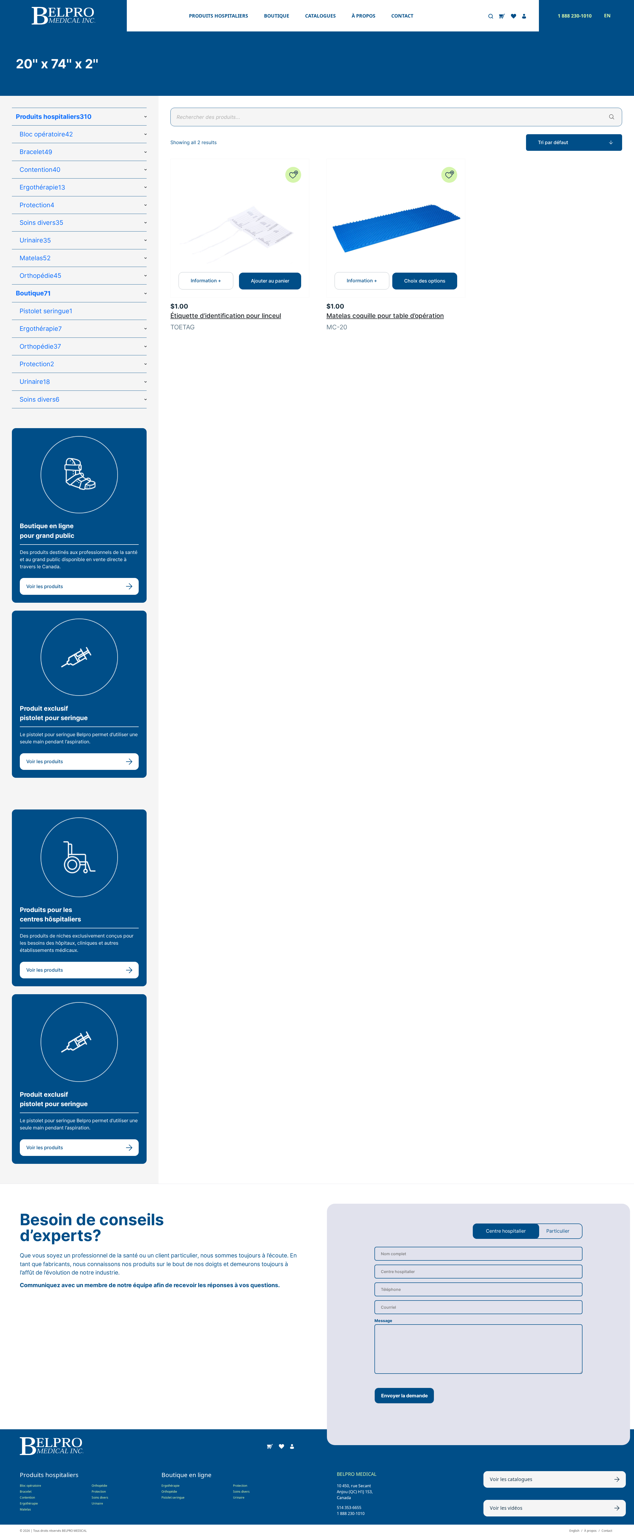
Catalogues (320, 15)
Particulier (557, 1231)
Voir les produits (44, 586)
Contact (402, 15)
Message (383, 1320)
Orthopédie (99, 1486)
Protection (99, 1491)
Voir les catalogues (511, 1479)
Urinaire (97, 1503)
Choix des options (424, 281)
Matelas (25, 1509)
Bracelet (25, 1491)
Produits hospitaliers (218, 15)
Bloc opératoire (30, 1486)
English (574, 1531)
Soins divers (100, 1497)
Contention (27, 1497)
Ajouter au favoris (293, 175)
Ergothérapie (29, 1503)
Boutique (276, 15)
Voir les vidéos (506, 1508)
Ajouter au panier (270, 281)
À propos (363, 15)
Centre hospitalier (506, 1231)
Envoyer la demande (404, 1396)
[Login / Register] (524, 16)
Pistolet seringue (173, 1497)
